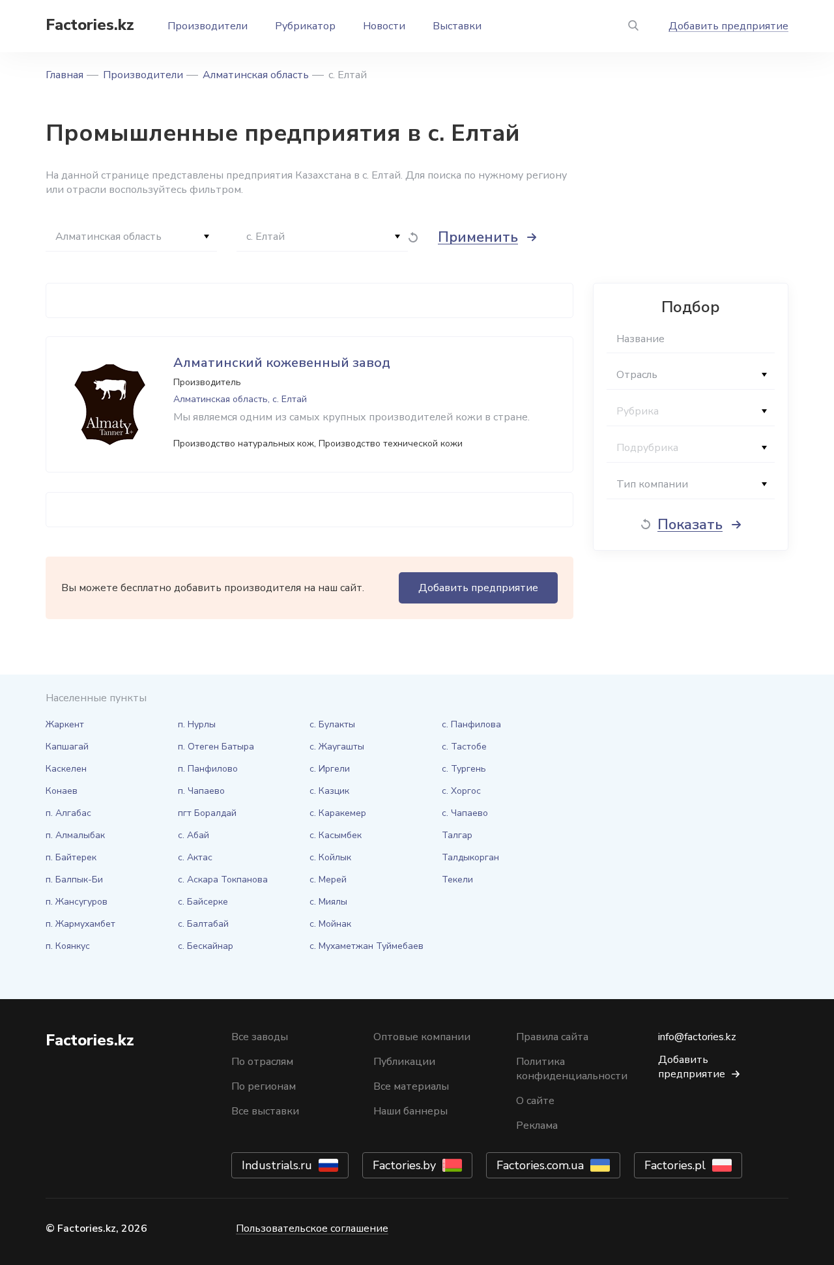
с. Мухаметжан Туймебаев (366, 946)
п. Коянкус (68, 946)
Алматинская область (256, 75)
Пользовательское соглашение (312, 1228)
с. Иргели (329, 769)
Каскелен (66, 769)
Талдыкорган (470, 857)
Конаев (62, 791)
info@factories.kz (697, 1037)
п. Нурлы (197, 724)
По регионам (263, 1086)
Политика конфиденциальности (571, 1068)
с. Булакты (332, 724)
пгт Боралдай (207, 813)
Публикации (404, 1061)
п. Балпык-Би (74, 879)
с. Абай (193, 835)
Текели (457, 879)
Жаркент (65, 724)
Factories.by (404, 1165)
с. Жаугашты (336, 746)
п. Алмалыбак (75, 835)
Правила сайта (552, 1037)
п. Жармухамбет (80, 924)
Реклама (537, 1125)
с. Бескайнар (205, 946)
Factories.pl (675, 1165)
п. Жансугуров (77, 901)
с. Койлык (330, 857)
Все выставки (265, 1111)
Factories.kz (90, 24)
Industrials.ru (277, 1165)
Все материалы (411, 1086)
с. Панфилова (471, 724)
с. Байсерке (203, 901)
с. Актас (195, 857)
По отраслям (262, 1061)
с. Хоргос (461, 791)
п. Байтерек (71, 857)
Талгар (457, 835)
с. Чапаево (465, 813)
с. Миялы (328, 901)
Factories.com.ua (540, 1165)
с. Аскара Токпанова (223, 879)
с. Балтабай (203, 924)
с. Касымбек (335, 835)
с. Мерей (328, 879)
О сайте (535, 1101)
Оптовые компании (421, 1037)
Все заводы (259, 1037)
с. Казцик (329, 791)
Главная (64, 75)
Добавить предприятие (728, 26)
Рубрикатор (305, 26)
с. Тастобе (464, 746)
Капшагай (67, 746)
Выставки (457, 26)
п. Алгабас (68, 813)
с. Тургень (464, 769)
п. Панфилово (208, 769)
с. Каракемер (337, 813)
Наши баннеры (410, 1111)
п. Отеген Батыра (216, 746)
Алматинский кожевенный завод (281, 362)
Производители (207, 26)
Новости (384, 26)
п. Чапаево (201, 791)
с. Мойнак (330, 924)
